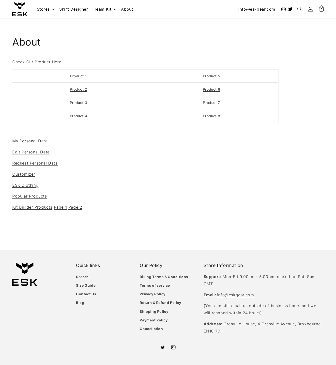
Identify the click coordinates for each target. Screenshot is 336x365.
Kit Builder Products (32, 207)
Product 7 (211, 102)
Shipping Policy (154, 311)
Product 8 (211, 116)
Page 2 (75, 207)
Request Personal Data (35, 163)
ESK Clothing (25, 185)
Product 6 (211, 89)
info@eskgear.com (256, 9)
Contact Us (86, 294)
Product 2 (78, 89)
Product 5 (211, 76)
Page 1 (60, 207)
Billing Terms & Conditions (164, 277)
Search (82, 277)
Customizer (23, 174)
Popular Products (29, 196)
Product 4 (78, 116)
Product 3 (78, 102)
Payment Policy (154, 320)
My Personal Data (30, 140)
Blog (80, 302)
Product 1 (78, 76)
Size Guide (85, 285)
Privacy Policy (152, 294)
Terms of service (155, 285)
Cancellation (151, 329)
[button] (45, 9)
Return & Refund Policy (160, 302)
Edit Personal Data (31, 151)
